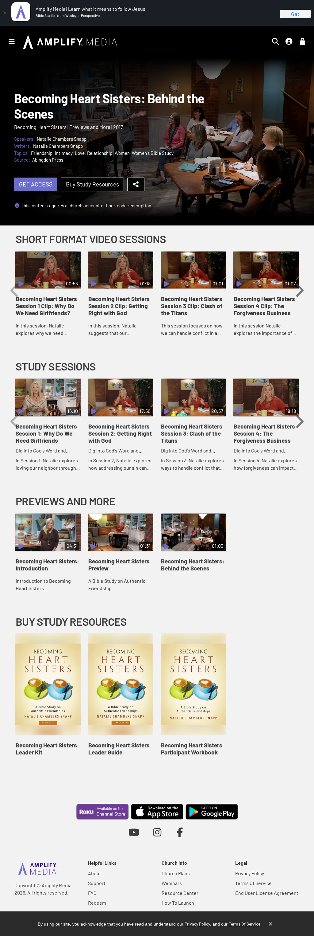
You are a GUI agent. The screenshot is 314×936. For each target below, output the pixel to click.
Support (96, 883)
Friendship (41, 153)
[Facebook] (180, 832)
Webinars (172, 883)
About (94, 873)
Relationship (99, 153)
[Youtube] (134, 832)
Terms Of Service (253, 883)
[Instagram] (157, 832)
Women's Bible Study (153, 153)
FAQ (92, 893)
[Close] (4, 13)
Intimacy (64, 153)
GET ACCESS (35, 184)
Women (122, 153)
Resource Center (180, 893)
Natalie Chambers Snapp (61, 139)
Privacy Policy (249, 873)
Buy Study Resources (92, 184)
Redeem (97, 903)
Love (80, 153)
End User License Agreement (266, 893)
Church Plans (176, 873)
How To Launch (178, 903)
